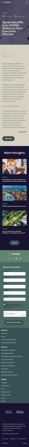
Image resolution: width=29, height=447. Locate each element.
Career (3, 336)
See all (14, 242)
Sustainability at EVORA (8, 342)
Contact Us (23, 439)
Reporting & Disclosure (8, 365)
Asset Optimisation (7, 359)
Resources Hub (5, 392)
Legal (25, 443)
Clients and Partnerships (8, 339)
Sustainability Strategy (8, 350)
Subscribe (8, 138)
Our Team (4, 333)
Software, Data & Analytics (9, 375)
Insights (4, 379)
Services (4, 347)
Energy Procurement (7, 362)
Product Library (6, 395)
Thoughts (4, 382)
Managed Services (7, 372)
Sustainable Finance (7, 353)
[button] (27, 2)
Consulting (4, 369)
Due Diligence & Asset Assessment (11, 356)
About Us (4, 330)
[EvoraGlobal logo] (6, 2)
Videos (3, 401)
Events (3, 398)
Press (2, 389)
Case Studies (5, 385)
